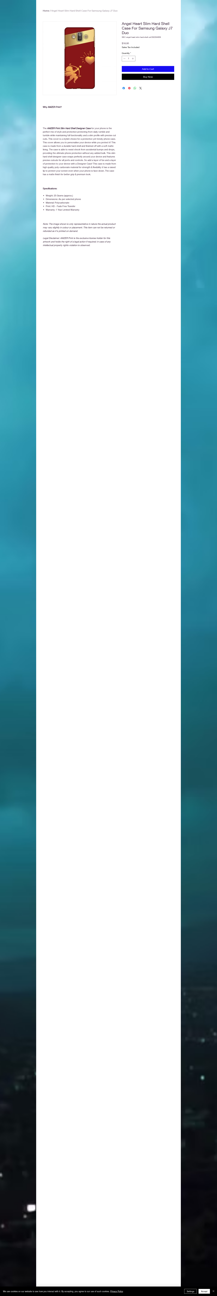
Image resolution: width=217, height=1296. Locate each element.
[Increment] (133, 58)
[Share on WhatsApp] (135, 88)
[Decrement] (124, 58)
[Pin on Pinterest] (129, 88)
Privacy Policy (116, 1291)
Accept (204, 1291)
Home (46, 10)
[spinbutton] (128, 58)
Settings (190, 1291)
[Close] (213, 1291)
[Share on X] (140, 88)
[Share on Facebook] (123, 88)
